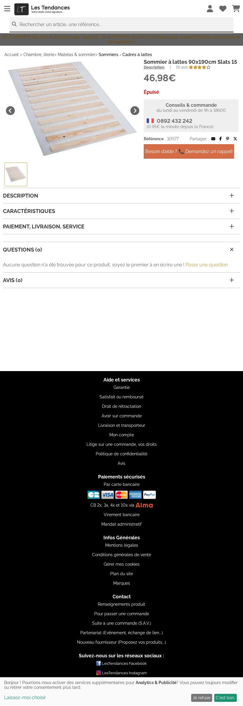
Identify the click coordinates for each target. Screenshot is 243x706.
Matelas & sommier (76, 54)
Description (154, 67)
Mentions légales (121, 545)
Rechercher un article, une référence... (61, 24)
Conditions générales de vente (121, 554)
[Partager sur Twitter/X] (235, 138)
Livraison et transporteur (121, 425)
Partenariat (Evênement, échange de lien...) (121, 632)
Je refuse (201, 697)
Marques (121, 583)
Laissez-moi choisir (25, 697)
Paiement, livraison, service (43, 226)
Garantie (121, 387)
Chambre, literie (38, 54)
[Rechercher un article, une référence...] (14, 24)
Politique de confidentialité (121, 453)
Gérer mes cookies (122, 564)
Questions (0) (22, 250)
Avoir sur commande (122, 416)
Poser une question (207, 265)
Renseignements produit (121, 604)
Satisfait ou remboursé (121, 397)
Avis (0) (13, 280)
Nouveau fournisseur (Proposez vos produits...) (121, 642)
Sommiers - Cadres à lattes (125, 54)
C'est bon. (225, 697)
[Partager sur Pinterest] (228, 138)
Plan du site (121, 573)
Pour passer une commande (121, 613)
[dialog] (121, 691)
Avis (121, 463)
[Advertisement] (121, 329)
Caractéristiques (29, 211)
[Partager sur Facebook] (220, 138)
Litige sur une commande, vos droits (122, 444)
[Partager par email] (213, 138)
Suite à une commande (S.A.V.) (121, 623)
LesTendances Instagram (124, 673)
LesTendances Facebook (124, 663)
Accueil (11, 54)
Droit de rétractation (121, 406)
